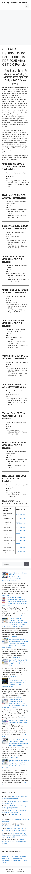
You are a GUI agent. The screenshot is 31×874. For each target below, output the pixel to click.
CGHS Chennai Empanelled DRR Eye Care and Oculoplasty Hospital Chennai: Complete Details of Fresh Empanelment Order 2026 (15, 764)
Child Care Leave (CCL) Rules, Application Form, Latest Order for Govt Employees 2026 (14, 835)
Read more (5, 595)
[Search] (26, 564)
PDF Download (20, 514)
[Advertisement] (15, 25)
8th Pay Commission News (14, 3)
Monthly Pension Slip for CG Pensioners (14, 826)
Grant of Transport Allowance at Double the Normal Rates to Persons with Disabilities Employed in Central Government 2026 (15, 682)
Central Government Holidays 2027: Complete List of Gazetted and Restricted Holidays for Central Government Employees (14, 577)
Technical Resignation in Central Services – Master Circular (14, 841)
